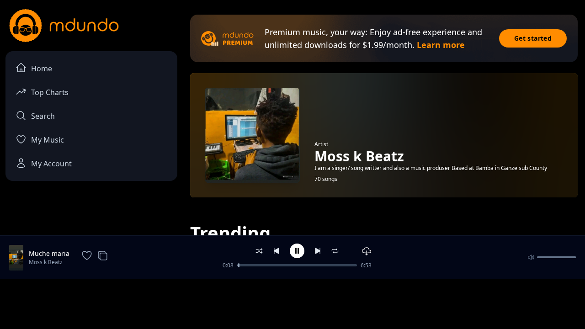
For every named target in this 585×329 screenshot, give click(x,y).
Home (41, 69)
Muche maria (49, 253)
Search (43, 116)
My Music (47, 140)
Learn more (441, 44)
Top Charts (50, 92)
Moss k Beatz (46, 262)
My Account (51, 164)
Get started (533, 38)
